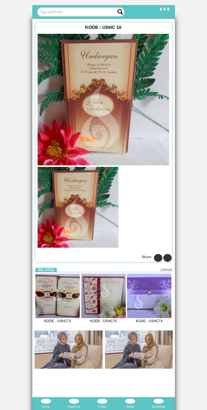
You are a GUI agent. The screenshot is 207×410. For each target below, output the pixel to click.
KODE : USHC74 (149, 321)
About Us (74, 406)
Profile (102, 406)
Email (130, 406)
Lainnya (166, 269)
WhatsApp (158, 406)
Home (46, 406)
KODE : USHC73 (57, 321)
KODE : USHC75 (103, 321)
